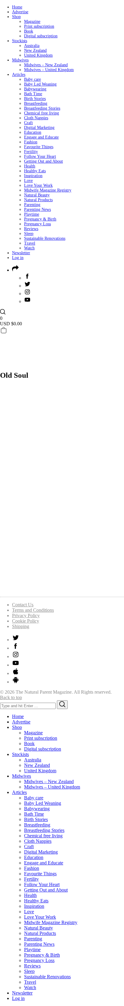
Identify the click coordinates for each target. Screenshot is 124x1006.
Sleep (28, 233)
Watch (29, 248)
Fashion (30, 142)
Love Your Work (38, 185)
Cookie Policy (25, 620)
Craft (28, 122)
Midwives (20, 60)
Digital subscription (40, 36)
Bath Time (33, 94)
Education (32, 132)
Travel (29, 243)
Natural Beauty (37, 195)
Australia (31, 45)
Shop (16, 16)
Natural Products (38, 200)
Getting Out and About (43, 161)
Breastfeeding (35, 103)
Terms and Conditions (33, 610)
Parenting (32, 204)
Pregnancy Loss (37, 224)
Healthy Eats (35, 171)
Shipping (20, 626)
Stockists (19, 41)
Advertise (20, 12)
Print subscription (39, 26)
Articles (18, 74)
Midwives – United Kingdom (49, 69)
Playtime (31, 214)
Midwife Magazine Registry (47, 190)
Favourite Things (38, 147)
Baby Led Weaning (40, 84)
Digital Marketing (39, 127)
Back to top (11, 697)
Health (29, 166)
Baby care (32, 79)
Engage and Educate (41, 137)
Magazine (32, 21)
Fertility (31, 151)
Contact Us (22, 604)
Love (28, 180)
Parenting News (37, 209)
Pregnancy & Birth (40, 219)
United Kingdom (38, 55)
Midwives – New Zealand (46, 65)
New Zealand (35, 50)
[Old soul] (62, 589)
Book (28, 31)
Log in (17, 257)
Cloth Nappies (36, 118)
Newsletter (21, 253)
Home (17, 7)
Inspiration (33, 175)
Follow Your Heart (40, 156)
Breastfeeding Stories (42, 108)
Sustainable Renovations (44, 238)
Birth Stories (35, 98)
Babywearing (35, 89)
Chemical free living (41, 113)
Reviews (31, 229)
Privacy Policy (26, 615)
